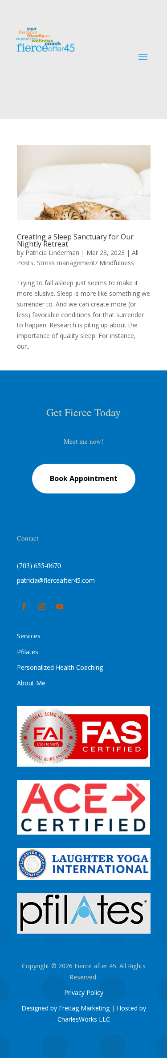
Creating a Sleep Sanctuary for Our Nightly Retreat (75, 240)
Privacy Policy (83, 992)
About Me (31, 683)
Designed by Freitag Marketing (65, 1008)
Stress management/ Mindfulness (85, 263)
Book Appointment (84, 478)
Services (29, 636)
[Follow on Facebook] (24, 606)
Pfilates (27, 652)
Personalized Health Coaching (60, 667)
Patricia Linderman (52, 252)
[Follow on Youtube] (60, 606)
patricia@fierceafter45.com (56, 580)
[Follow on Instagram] (42, 606)
